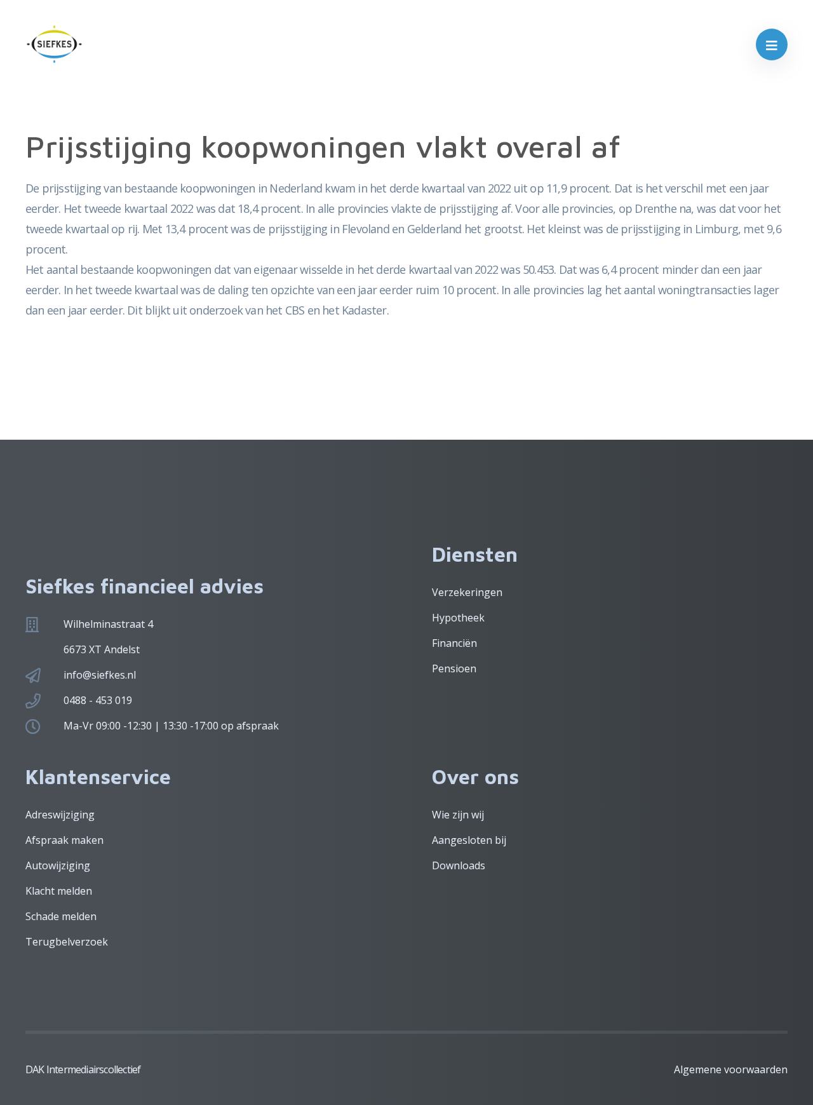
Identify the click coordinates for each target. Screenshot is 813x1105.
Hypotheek (458, 618)
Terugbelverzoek (66, 942)
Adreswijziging (60, 815)
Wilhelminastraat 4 (108, 624)
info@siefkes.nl (100, 675)
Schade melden (61, 916)
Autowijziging (57, 865)
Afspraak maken (64, 840)
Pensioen (454, 668)
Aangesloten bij (469, 840)
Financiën (454, 643)
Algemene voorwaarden (731, 1069)
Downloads (458, 865)
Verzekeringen (467, 592)
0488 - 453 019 (98, 700)
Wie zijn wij (458, 815)
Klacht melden (58, 891)
